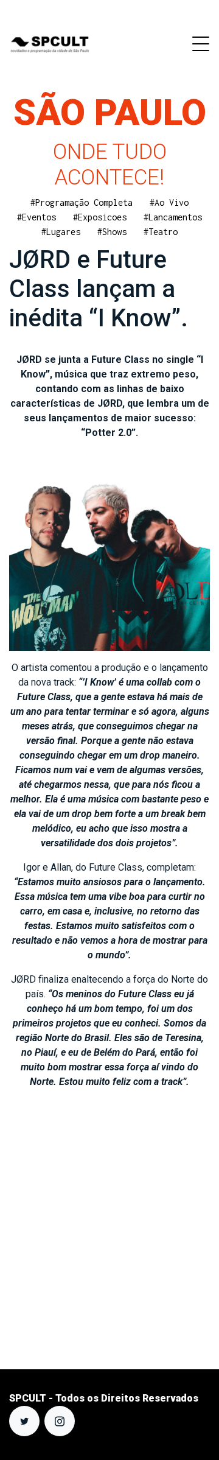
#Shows (112, 231)
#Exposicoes (100, 217)
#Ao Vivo (169, 202)
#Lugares (60, 231)
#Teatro (161, 231)
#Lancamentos (173, 217)
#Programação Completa (81, 202)
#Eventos (36, 217)
